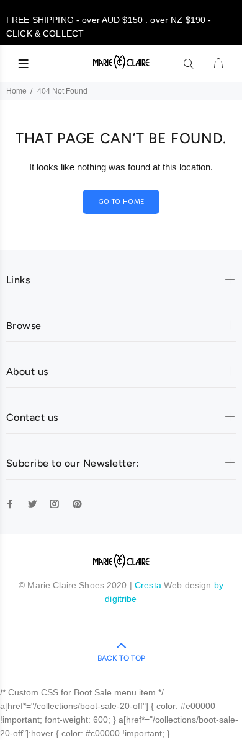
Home (16, 91)
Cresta (149, 585)
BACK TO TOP (121, 658)
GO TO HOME (121, 202)
